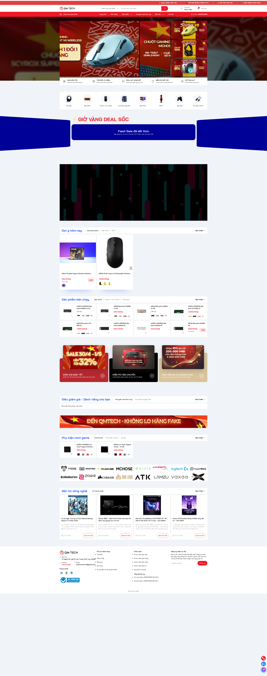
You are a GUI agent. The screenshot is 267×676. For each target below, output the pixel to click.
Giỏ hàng (100, 566)
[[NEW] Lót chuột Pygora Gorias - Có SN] (104, 449)
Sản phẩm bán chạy (75, 299)
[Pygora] (69, 469)
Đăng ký (99, 562)
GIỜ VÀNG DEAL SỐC (103, 119)
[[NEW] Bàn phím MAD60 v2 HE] (141, 311)
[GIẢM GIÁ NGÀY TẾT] (84, 357)
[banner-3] (115, 48)
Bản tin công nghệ (74, 491)
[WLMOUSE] (106, 469)
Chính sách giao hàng (141, 558)
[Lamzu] (161, 477)
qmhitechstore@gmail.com (85, 564)
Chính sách (138, 551)
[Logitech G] (179, 469)
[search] (164, 8)
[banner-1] (189, 30)
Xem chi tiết (88, 535)
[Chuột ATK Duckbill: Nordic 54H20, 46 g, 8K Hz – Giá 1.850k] (189, 505)
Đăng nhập (100, 558)
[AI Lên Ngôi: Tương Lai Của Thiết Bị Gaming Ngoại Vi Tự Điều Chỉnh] (78, 505)
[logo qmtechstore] (78, 552)
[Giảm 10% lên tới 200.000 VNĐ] (183, 357)
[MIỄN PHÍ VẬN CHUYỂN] (134, 357)
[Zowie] (87, 477)
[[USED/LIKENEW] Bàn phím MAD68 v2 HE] (67, 311)
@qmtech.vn (122, 192)
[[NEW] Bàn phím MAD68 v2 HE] (104, 311)
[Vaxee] (179, 477)
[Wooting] (87, 469)
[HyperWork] (198, 469)
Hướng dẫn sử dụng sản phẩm (107, 569)
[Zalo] (72, 573)
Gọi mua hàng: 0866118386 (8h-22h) (146, 577)
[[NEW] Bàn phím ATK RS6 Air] (67, 328)
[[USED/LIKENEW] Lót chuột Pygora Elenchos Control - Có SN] (67, 449)
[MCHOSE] (124, 469)
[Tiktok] (66, 573)
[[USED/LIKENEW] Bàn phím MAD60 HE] (141, 328)
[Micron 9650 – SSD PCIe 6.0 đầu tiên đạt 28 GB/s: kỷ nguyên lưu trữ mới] (115, 505)
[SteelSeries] (69, 477)
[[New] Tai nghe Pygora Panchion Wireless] (78, 252)
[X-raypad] (198, 477)
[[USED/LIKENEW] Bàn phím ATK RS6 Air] (178, 311)
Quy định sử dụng (140, 569)
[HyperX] (161, 469)
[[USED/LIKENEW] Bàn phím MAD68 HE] (104, 328)
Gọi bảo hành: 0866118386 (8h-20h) (146, 581)
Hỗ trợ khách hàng (103, 551)
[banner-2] (189, 49)
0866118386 (66, 564)
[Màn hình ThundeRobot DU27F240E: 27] (152, 505)
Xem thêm (199, 230)
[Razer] (143, 469)
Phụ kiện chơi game (75, 438)
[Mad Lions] (124, 477)
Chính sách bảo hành (141, 562)
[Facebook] (61, 573)
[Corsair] (106, 477)
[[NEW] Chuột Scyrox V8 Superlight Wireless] (115, 252)
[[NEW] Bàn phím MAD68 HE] (178, 328)
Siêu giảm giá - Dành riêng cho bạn (86, 399)
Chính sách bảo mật (140, 554)
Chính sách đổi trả (140, 566)
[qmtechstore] (67, 8)
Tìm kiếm (100, 554)
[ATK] (143, 477)
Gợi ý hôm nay (72, 230)
